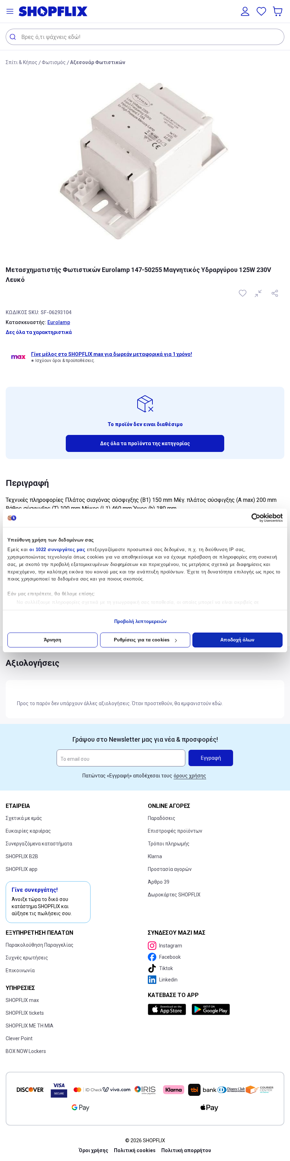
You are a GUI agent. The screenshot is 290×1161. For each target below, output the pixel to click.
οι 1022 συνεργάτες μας (57, 549)
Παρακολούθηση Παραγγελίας (40, 945)
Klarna (155, 856)
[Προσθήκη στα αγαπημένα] (243, 293)
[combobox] (145, 37)
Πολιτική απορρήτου (186, 1150)
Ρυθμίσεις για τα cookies (141, 639)
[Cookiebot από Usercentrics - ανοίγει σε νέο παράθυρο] (252, 517)
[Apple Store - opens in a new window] (168, 1009)
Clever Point (19, 1038)
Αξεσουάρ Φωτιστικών (97, 62)
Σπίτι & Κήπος (21, 62)
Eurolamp (58, 322)
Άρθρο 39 (158, 882)
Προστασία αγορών (170, 869)
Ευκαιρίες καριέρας (28, 831)
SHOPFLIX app (21, 869)
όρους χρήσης (190, 775)
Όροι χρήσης (93, 1150)
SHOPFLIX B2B (22, 856)
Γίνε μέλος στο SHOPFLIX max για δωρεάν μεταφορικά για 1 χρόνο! (111, 354)
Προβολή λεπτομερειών (140, 621)
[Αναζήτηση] (13, 37)
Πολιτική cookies (135, 1150)
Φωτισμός (54, 62)
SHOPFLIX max (22, 1000)
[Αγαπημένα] (261, 11)
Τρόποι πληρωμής (169, 843)
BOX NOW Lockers (26, 1051)
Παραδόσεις (161, 818)
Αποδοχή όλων (237, 639)
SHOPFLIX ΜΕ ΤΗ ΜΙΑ (29, 1026)
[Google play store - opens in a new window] (211, 1009)
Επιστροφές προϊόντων (175, 831)
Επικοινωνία (20, 970)
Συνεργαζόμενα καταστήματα (39, 843)
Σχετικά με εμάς (24, 818)
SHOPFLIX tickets (25, 1013)
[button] (10, 11)
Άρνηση (53, 639)
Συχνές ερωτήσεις (27, 958)
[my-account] (245, 11)
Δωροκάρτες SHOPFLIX (174, 894)
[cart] (278, 11)
